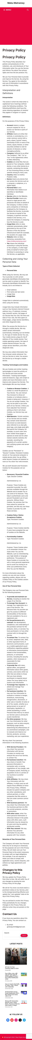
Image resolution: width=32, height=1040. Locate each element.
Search (6, 933)
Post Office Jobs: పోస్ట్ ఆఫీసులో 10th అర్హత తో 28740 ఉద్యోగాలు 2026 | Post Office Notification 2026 (11, 976)
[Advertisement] (16, 29)
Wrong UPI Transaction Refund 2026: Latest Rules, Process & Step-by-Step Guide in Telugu (12, 1003)
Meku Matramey (16, 3)
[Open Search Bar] (27, 9)
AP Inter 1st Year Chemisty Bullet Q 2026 (12, 967)
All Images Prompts (11, 963)
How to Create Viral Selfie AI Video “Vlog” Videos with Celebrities (12, 985)
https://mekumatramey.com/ (16, 241)
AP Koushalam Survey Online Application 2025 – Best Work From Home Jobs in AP (12, 994)
